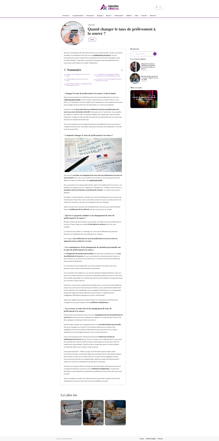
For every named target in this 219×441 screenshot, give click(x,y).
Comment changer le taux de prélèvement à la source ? (77, 79)
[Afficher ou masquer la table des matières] (102, 70)
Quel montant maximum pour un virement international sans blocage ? (93, 411)
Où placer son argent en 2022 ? (115, 411)
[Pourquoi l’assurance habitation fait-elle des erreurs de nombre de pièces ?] (135, 67)
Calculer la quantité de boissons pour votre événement (144, 97)
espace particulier (95, 180)
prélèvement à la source (102, 55)
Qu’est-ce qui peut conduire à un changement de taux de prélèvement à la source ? (79, 84)
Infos (92, 39)
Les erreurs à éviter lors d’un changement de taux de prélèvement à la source (109, 79)
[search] (156, 7)
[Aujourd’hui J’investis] (109, 7)
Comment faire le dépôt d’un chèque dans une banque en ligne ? (71, 411)
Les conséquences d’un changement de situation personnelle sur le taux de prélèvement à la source (108, 75)
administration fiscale (72, 100)
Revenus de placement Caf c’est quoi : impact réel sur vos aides (149, 77)
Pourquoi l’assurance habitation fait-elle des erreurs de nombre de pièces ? (148, 66)
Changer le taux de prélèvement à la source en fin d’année (78, 75)
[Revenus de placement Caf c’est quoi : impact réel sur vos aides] (135, 78)
